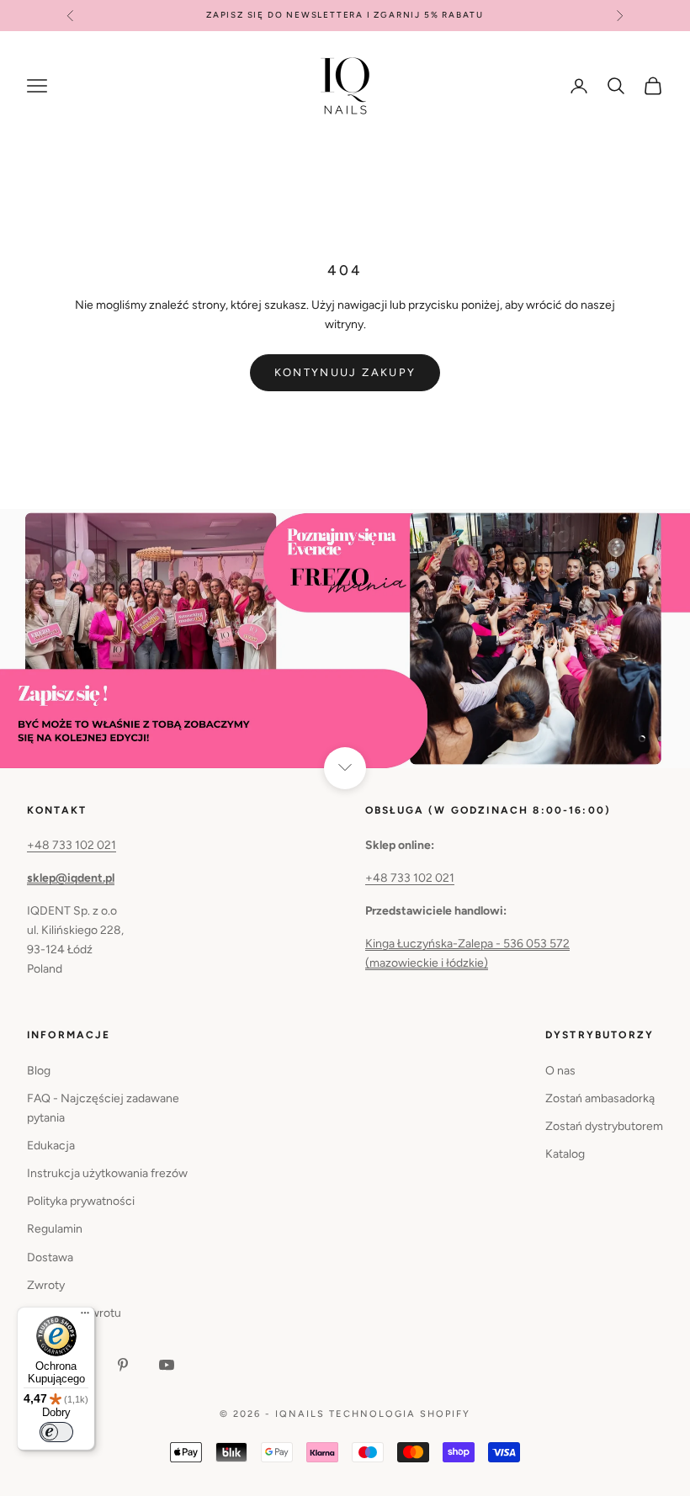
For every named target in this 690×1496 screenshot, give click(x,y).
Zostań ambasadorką (600, 1098)
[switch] (56, 1432)
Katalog (565, 1154)
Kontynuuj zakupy (345, 372)
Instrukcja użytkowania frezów (107, 1173)
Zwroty (46, 1285)
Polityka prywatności (81, 1201)
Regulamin (54, 1229)
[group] (345, 638)
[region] (345, 638)
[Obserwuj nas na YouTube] (166, 1364)
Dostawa (50, 1257)
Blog (38, 1071)
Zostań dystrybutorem (604, 1126)
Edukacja (51, 1145)
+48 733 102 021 (71, 845)
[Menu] (85, 1317)
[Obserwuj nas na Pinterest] (122, 1364)
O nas (560, 1071)
